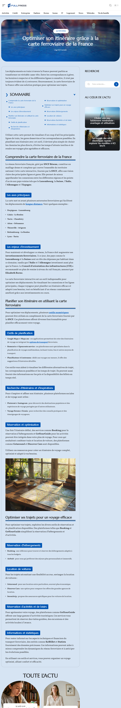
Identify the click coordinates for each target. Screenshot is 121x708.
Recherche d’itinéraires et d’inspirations (20, 128)
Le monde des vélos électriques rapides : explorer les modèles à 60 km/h (102, 142)
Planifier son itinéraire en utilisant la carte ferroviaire (24, 117)
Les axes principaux (18, 107)
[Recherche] (110, 5)
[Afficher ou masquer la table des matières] (53, 94)
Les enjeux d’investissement (21, 111)
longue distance (34, 204)
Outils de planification (19, 122)
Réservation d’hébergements (57, 111)
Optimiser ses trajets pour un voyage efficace (57, 106)
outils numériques (59, 312)
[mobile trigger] (4, 5)
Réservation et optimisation (57, 100)
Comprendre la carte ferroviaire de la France (22, 101)
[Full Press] (17, 5)
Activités (61, 31)
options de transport (39, 342)
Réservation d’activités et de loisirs (59, 120)
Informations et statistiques (56, 124)
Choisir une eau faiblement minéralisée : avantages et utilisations (102, 120)
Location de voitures (54, 116)
